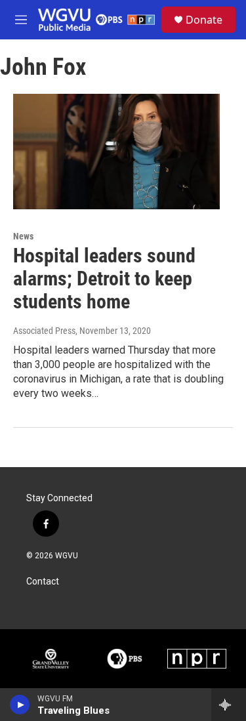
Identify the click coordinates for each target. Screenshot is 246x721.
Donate (204, 20)
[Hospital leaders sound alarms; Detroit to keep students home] (116, 151)
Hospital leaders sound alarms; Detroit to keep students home (104, 278)
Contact (42, 582)
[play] (20, 704)
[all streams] (228, 704)
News (23, 236)
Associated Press (44, 330)
